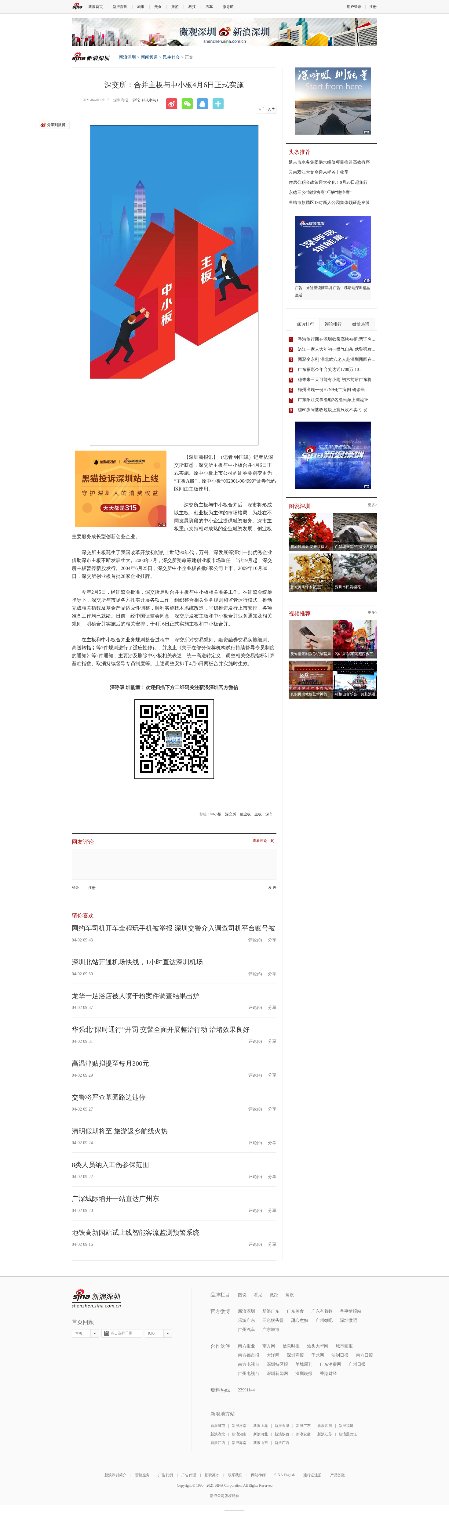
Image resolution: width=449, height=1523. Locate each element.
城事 (140, 7)
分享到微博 (56, 125)
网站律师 (258, 1475)
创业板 (245, 814)
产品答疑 (337, 1475)
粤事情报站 (350, 1311)
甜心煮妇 (299, 1320)
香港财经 (328, 1373)
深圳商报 (295, 1355)
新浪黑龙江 (348, 1434)
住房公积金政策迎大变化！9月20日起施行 (328, 182)
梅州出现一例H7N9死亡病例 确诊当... (333, 389)
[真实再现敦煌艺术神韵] (311, 662)
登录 (75, 888)
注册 (373, 7)
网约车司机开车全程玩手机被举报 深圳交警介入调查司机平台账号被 (173, 928)
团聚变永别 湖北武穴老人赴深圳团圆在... (336, 359)
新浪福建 (346, 1425)
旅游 (175, 7)
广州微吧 (324, 1320)
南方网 (268, 1346)
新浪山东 (260, 1443)
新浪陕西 (282, 1434)
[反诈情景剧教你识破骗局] (311, 622)
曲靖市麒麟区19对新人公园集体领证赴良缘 (329, 202)
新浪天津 (282, 1425)
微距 (274, 1295)
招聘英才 (212, 1475)
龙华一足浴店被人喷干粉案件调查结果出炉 (135, 996)
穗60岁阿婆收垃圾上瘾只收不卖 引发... (334, 410)
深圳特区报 (277, 1364)
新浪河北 (260, 1434)
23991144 (246, 1390)
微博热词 (360, 324)
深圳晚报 (303, 1373)
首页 (78, 1333)
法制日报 (340, 1355)
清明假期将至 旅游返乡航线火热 (120, 1131)
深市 (269, 814)
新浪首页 (95, 7)
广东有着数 (322, 1311)
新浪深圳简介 (115, 1475)
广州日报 (357, 1364)
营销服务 (142, 1475)
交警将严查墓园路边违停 (109, 1097)
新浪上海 (260, 1425)
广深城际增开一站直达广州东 (115, 1198)
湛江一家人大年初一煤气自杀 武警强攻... (336, 349)
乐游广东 (246, 1320)
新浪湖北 (217, 1434)
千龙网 (317, 1355)
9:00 (151, 1333)
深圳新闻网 (277, 1373)
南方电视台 (248, 1364)
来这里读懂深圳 (319, 288)
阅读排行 (305, 324)
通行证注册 (312, 1475)
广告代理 (188, 1475)
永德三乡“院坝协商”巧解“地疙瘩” (320, 192)
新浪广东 (270, 1311)
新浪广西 (282, 1443)
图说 (242, 1295)
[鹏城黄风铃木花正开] (311, 555)
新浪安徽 (303, 1434)
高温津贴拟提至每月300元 (110, 1063)
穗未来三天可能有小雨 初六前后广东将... (336, 379)
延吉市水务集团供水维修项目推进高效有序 (329, 162)
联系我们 (235, 1475)
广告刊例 (165, 1475)
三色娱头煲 (273, 1320)
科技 (192, 7)
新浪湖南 (239, 1434)
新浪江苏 (324, 1434)
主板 (258, 814)
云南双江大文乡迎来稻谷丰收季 (319, 172)
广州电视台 (248, 1373)
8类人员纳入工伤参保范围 (110, 1165)
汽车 (209, 7)
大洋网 (273, 1355)
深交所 (230, 814)
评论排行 (333, 324)
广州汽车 (246, 1329)
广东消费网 (330, 1364)
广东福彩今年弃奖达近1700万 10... (330, 369)
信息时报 (291, 1346)
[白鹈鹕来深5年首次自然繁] (355, 515)
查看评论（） (264, 841)
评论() (255, 940)
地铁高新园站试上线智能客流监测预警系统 (135, 1232)
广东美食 (295, 1311)
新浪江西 (217, 1443)
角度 (290, 1295)
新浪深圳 (120, 7)
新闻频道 (149, 57)
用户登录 (354, 7)
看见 (258, 1295)
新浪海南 (239, 1443)
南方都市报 (248, 1355)
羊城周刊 (303, 1364)
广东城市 (270, 1329)
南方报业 (246, 1346)
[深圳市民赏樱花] (355, 555)
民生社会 (171, 57)
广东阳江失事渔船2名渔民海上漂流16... (335, 399)
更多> (372, 505)
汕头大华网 (317, 1346)
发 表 (272, 888)
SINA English (284, 1475)
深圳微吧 (348, 1320)
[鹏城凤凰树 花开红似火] (311, 515)
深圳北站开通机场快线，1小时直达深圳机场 (137, 962)
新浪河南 (239, 1425)
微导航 (228, 7)
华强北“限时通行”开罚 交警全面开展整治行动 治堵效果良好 (161, 1029)
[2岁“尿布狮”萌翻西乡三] (355, 622)
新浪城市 (217, 1425)
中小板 (215, 814)
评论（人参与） (146, 100)
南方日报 (364, 1355)
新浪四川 (324, 1425)
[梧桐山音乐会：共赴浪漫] (355, 662)
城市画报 (344, 1346)
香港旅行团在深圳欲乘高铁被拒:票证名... (336, 339)
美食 (158, 7)
